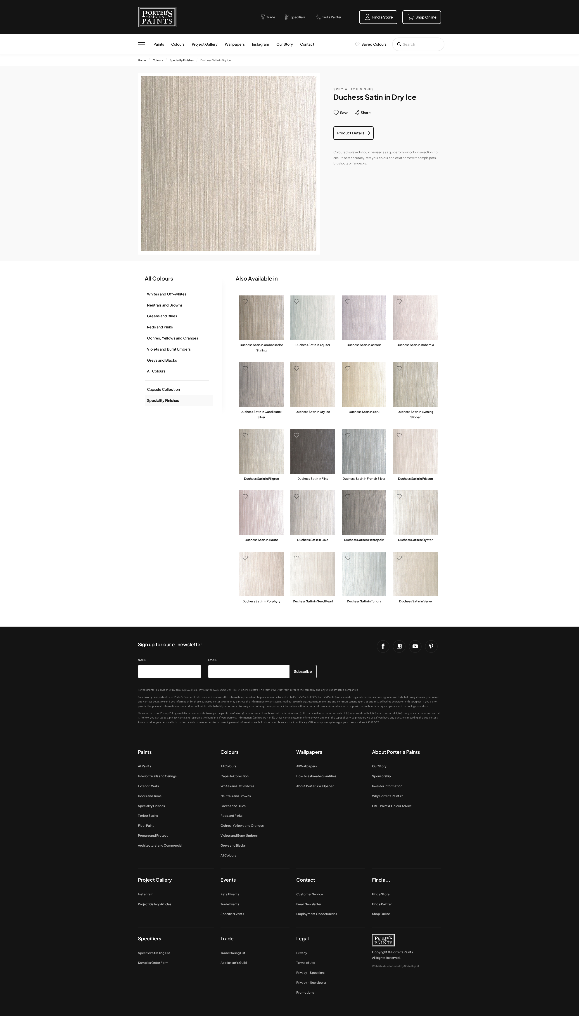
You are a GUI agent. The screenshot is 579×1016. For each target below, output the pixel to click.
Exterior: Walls (148, 786)
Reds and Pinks (160, 327)
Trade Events (230, 904)
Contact (307, 44)
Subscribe (303, 671)
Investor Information (387, 786)
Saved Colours (374, 44)
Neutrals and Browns (165, 305)
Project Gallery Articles (154, 904)
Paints (159, 44)
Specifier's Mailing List (154, 953)
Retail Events (230, 894)
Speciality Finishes (182, 60)
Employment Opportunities (316, 914)
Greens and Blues (162, 316)
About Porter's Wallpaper (315, 786)
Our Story (284, 44)
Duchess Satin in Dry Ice (215, 60)
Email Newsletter (308, 904)
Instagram (260, 44)
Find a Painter (382, 904)
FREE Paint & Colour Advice (392, 806)
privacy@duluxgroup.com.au (337, 722)
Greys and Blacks (162, 360)
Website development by (395, 965)
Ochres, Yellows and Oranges (172, 338)
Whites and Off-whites (166, 294)
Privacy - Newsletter (311, 982)
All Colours (156, 371)
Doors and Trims (149, 796)
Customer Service (309, 894)
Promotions (305, 992)
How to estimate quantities (316, 776)
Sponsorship (381, 776)
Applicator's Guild (234, 962)
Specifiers (149, 938)
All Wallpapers (306, 766)
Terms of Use (305, 962)
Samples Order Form (153, 962)
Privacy (301, 953)
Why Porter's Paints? (387, 796)
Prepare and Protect (153, 835)
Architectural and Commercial (160, 845)
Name (142, 660)
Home (142, 60)
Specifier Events (232, 914)
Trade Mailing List (233, 953)
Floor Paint (146, 825)
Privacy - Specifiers (310, 972)
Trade (227, 938)
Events (228, 880)
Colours (178, 44)
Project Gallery (205, 44)
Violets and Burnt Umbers (169, 349)
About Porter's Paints (396, 752)
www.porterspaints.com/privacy (225, 713)
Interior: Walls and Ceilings (157, 776)
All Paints (144, 766)
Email (212, 660)
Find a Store (380, 894)
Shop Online (381, 914)
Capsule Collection (163, 389)
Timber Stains (148, 815)
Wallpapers (235, 44)
